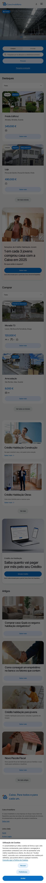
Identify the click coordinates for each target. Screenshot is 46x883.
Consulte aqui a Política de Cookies (15, 860)
